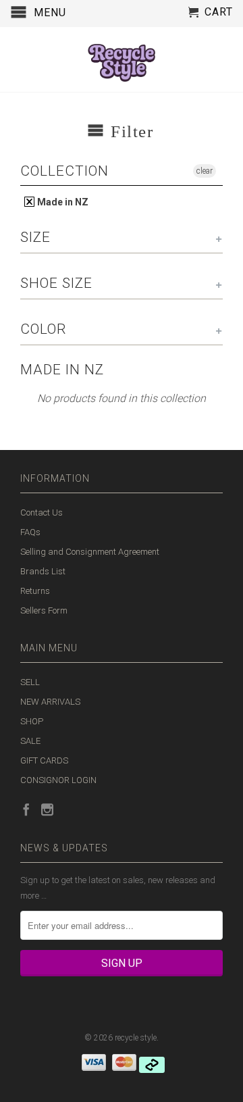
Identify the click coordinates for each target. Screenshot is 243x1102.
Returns (35, 591)
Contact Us (41, 512)
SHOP (31, 721)
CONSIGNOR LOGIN (58, 780)
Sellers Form (44, 610)
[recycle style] (121, 59)
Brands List (42, 571)
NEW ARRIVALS (50, 702)
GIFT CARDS (44, 760)
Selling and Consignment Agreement (89, 552)
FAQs (30, 532)
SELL (30, 682)
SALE (30, 741)
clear (204, 171)
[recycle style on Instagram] (47, 809)
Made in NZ (61, 202)
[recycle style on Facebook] (26, 809)
